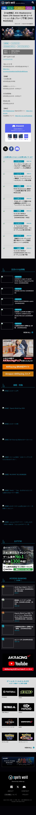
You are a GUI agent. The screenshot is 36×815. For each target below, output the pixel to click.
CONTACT (25, 791)
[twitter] (18, 787)
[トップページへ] (18, 779)
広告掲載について (11, 795)
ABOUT (11, 791)
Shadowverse (10, 111)
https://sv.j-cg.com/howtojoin (23, 116)
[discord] (24, 787)
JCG (4, 111)
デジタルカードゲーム (9, 46)
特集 (4, 8)
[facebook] (11, 787)
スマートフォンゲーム (23, 46)
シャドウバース (15, 43)
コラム (29, 8)
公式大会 (6, 43)
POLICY (25, 795)
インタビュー (19, 8)
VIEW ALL (27, 332)
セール (10, 8)
